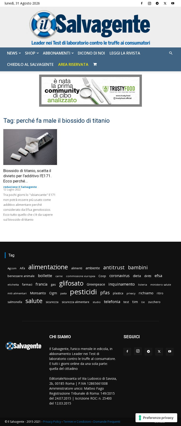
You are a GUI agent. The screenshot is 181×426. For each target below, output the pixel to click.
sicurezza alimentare (75, 302)
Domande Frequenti (106, 422)
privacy (131, 293)
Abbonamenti (56, 53)
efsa (158, 275)
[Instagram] (149, 3)
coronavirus (119, 275)
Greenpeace (96, 284)
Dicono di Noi (91, 53)
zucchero (154, 302)
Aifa (22, 268)
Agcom (12, 268)
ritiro (160, 293)
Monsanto (38, 293)
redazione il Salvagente (20, 187)
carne (59, 276)
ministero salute (160, 284)
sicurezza (52, 302)
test (126, 302)
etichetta (13, 284)
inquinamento (121, 284)
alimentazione (48, 266)
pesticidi (83, 291)
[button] (170, 53)
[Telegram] (157, 3)
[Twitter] (165, 3)
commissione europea (80, 276)
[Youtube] (172, 3)
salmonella (15, 302)
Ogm (53, 293)
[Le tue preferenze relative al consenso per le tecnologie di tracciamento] (156, 417)
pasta (63, 293)
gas (53, 284)
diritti (147, 276)
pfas (105, 292)
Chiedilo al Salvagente (30, 64)
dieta (137, 275)
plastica (118, 293)
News (12, 53)
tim (135, 301)
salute (33, 300)
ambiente (93, 268)
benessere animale (21, 276)
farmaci (27, 285)
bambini (138, 267)
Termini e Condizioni (77, 422)
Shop (30, 53)
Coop (102, 276)
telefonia (112, 301)
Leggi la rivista (125, 53)
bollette (45, 275)
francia (41, 284)
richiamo (146, 293)
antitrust (114, 267)
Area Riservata (73, 64)
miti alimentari (17, 293)
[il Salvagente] (90, 27)
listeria (142, 284)
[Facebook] (141, 3)
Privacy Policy (52, 422)
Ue (143, 302)
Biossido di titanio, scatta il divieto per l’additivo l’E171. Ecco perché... (27, 175)
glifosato (71, 283)
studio (97, 302)
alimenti (76, 268)
